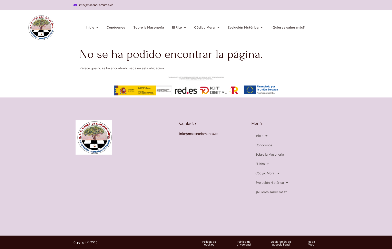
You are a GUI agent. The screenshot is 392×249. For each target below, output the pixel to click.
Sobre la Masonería (148, 27)
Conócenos (116, 27)
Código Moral (204, 27)
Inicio (90, 27)
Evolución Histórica (243, 27)
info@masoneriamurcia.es (96, 5)
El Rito (177, 27)
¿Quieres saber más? (288, 27)
